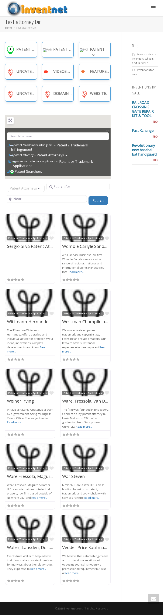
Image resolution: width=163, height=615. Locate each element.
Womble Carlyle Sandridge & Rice (95, 246)
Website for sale (107, 93)
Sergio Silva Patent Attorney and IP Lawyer (49, 246)
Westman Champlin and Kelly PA (94, 321)
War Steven (73, 476)
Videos (60, 71)
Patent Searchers (34, 49)
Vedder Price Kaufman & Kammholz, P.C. (102, 547)
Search (100, 200)
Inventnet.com (73, 608)
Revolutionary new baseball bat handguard (144, 150)
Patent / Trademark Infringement (49, 147)
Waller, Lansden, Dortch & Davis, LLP (43, 547)
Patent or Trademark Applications (53, 163)
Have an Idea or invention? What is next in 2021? (144, 59)
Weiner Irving (20, 401)
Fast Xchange (143, 130)
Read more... (76, 272)
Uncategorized (32, 71)
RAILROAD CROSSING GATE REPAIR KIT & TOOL (143, 109)
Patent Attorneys (109, 49)
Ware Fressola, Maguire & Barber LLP (44, 476)
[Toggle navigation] (153, 7)
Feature (98, 71)
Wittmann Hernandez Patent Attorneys (46, 321)
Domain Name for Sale (76, 93)
